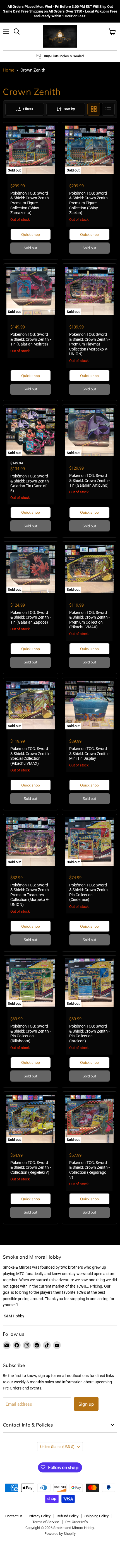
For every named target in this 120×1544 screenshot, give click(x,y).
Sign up (86, 1404)
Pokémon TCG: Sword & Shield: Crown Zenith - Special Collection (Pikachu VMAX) (30, 756)
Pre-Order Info (76, 1522)
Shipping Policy (97, 1516)
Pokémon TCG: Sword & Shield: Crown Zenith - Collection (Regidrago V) (89, 1170)
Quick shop (30, 234)
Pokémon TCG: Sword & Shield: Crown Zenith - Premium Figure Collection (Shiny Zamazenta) (30, 203)
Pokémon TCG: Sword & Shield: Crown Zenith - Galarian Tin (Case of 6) (30, 483)
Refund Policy (67, 1516)
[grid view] (93, 109)
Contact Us (14, 1516)
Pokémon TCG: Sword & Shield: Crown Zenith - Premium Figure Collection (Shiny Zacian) (89, 203)
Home (8, 70)
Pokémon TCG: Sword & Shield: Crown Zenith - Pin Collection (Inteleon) (89, 1033)
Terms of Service (45, 1522)
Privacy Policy (40, 1516)
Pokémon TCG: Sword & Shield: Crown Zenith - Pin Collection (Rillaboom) (30, 1033)
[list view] (108, 109)
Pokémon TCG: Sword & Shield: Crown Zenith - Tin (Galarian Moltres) (30, 339)
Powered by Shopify (60, 1533)
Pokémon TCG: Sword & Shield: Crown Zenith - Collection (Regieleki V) (30, 1167)
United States (57, 1447)
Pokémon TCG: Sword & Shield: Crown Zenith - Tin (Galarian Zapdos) (30, 617)
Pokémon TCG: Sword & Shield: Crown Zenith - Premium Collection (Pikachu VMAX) (89, 619)
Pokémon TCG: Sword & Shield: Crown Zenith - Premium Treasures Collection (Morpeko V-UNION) (30, 895)
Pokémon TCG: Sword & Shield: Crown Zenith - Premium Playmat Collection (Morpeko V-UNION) (89, 344)
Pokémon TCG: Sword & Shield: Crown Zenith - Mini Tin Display (89, 753)
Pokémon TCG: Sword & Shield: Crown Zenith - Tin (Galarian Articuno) (89, 480)
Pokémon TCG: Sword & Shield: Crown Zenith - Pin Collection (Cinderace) (89, 892)
